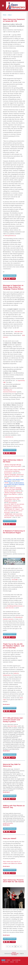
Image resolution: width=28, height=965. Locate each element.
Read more (6, 704)
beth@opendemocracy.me (15, 606)
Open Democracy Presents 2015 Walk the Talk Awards (13, 881)
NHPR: (7, 479)
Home (4, 15)
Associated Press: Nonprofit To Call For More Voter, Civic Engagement (13, 499)
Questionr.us (9, 437)
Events (8, 960)
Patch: (7, 482)
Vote (16, 961)
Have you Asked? (9, 838)
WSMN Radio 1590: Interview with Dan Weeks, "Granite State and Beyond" (13, 515)
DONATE (12, 961)
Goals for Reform (16, 960)
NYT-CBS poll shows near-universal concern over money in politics (13, 719)
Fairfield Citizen (17, 507)
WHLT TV (13, 504)
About (10, 15)
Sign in (14, 952)
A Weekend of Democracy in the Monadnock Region (14, 532)
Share (13, 278)
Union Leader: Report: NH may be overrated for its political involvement (14, 471)
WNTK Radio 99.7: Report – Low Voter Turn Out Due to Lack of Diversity (14, 510)
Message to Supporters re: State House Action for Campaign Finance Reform (13, 287)
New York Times (12, 726)
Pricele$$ (15, 579)
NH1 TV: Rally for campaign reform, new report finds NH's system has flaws (13, 489)
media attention (8, 823)
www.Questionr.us (10, 235)
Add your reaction (10, 275)
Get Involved (5, 961)
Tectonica (14, 954)
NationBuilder (14, 953)
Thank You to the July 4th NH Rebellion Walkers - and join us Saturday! (13, 646)
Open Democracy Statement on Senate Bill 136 (14, 20)
